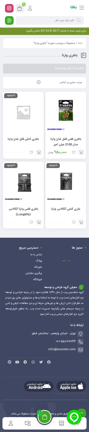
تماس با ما (36, 255)
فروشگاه (37, 279)
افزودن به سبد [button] (81, 152)
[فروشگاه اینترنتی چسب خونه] (73, 8)
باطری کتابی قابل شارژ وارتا (23, 139)
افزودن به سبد (39, 152)
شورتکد (38, 267)
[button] (68, 260)
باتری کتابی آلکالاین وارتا (65, 208)
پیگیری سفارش (33, 273)
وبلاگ (39, 261)
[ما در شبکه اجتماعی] (9, 8)
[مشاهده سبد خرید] (20, 9)
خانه (80, 43)
